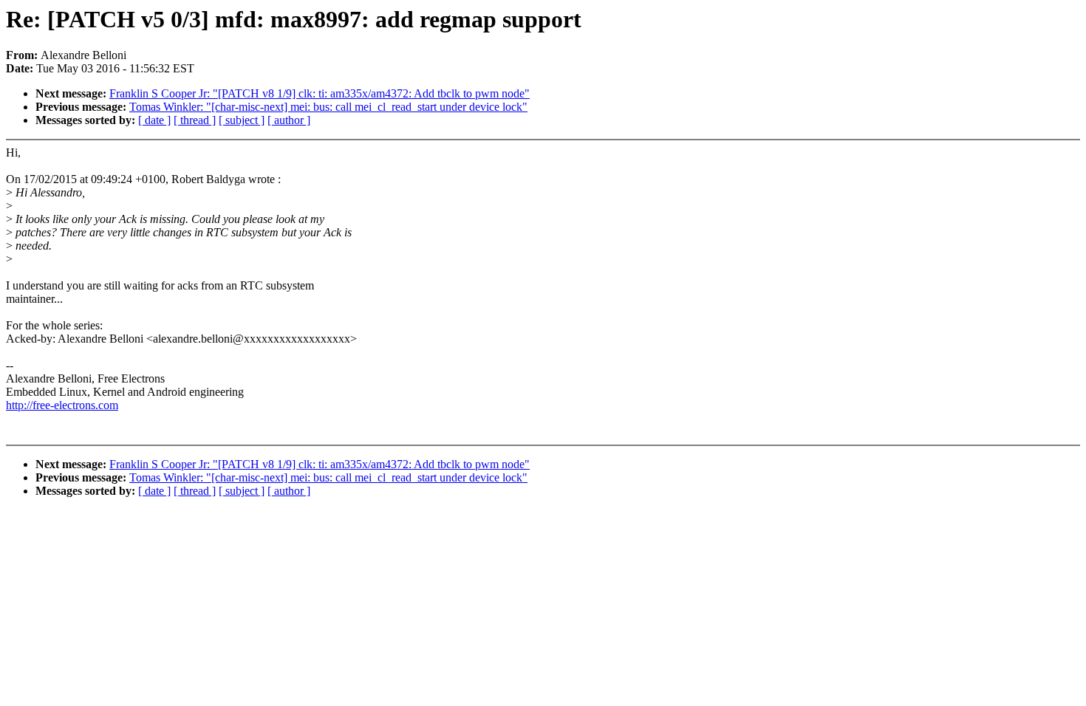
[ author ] (288, 120)
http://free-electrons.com (62, 405)
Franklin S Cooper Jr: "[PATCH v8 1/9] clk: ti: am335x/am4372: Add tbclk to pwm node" (319, 93)
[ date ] (154, 120)
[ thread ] (195, 120)
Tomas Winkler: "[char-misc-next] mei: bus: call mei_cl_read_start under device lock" (328, 106)
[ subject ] (241, 120)
